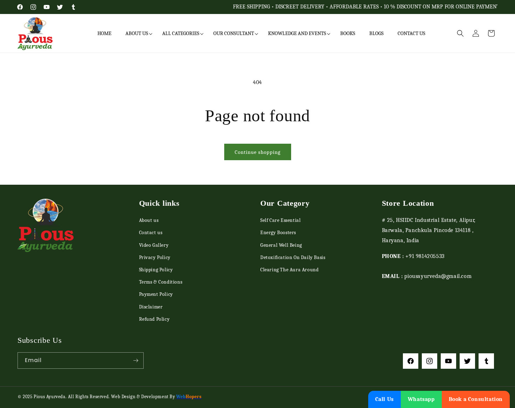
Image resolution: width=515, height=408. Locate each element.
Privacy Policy (155, 257)
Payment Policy (156, 294)
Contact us (151, 233)
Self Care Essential (280, 220)
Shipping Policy (156, 270)
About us (149, 220)
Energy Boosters (278, 233)
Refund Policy (154, 319)
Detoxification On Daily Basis (292, 257)
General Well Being (281, 245)
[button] (136, 33)
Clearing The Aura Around (289, 270)
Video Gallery (154, 245)
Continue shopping (258, 152)
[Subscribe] (135, 360)
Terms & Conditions (161, 282)
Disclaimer (151, 307)
